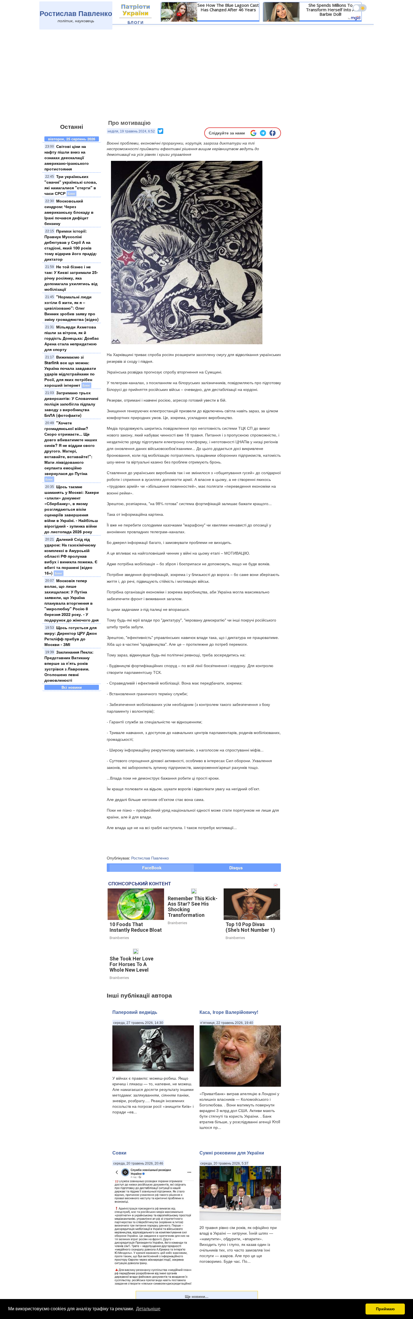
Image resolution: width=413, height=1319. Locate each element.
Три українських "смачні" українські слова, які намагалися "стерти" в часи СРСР (70, 185)
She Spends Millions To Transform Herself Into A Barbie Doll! (330, 9)
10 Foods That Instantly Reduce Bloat (136, 927)
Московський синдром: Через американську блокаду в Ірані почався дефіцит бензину (69, 212)
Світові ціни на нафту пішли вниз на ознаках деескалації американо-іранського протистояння (66, 157)
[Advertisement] (206, 75)
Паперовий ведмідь (134, 1012)
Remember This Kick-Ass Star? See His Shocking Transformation (192, 906)
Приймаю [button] (385, 1309)
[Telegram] (263, 133)
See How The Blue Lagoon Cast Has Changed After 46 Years (228, 7)
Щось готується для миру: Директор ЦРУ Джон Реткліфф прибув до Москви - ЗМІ (70, 636)
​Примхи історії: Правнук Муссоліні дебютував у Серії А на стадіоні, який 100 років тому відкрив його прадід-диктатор (70, 245)
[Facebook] (272, 133)
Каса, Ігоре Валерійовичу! (228, 1012)
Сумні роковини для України (231, 1152)
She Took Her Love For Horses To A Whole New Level (131, 964)
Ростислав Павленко (76, 13)
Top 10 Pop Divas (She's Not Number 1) (250, 927)
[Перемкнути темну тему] (360, 8)
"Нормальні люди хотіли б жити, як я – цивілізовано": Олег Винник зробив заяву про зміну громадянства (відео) (71, 308)
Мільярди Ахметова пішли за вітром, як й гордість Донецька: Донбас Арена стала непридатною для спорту (71, 338)
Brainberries (119, 938)
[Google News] (253, 133)
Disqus (236, 867)
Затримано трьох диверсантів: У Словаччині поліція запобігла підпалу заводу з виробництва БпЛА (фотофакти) (71, 404)
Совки (119, 1152)
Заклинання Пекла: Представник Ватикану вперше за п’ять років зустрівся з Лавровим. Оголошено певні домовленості (69, 666)
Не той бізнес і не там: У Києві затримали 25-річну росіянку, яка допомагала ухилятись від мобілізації (71, 278)
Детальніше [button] (148, 1308)
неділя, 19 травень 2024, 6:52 (131, 131)
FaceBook (152, 867)
